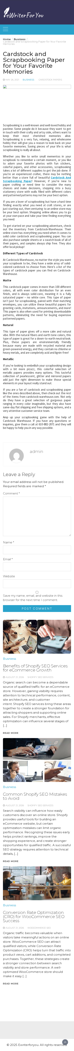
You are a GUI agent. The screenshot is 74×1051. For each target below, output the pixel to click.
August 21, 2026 (15, 927)
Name (8, 542)
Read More (11, 983)
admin (36, 451)
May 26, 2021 (12, 79)
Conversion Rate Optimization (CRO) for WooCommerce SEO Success (34, 916)
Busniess (28, 79)
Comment (11, 493)
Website (9, 576)
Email (8, 559)
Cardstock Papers (50, 79)
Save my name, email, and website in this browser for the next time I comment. (32, 598)
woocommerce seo (39, 927)
